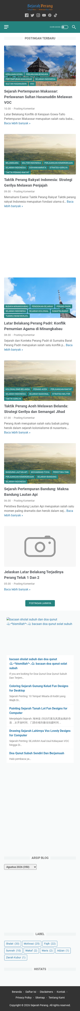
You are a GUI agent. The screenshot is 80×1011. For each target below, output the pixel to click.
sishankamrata (37, 167)
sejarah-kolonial (39, 311)
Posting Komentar (24, 108)
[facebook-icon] (26, 15)
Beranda (17, 991)
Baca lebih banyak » (17, 123)
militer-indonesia (31, 163)
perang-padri (64, 306)
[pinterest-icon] (50, 15)
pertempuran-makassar (19, 79)
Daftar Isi (30, 991)
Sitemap (40, 997)
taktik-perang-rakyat (17, 172)
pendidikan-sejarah (42, 306)
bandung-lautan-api (16, 472)
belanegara (12, 163)
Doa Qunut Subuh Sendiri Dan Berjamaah (36, 753)
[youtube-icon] (44, 15)
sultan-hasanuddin (16, 84)
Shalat (12, 943)
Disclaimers (46, 991)
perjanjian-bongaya (37, 74)
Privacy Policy (24, 997)
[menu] (8, 27)
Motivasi (32, 943)
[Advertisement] (40, 243)
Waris (47, 950)
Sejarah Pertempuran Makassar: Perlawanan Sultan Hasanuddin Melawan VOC (38, 97)
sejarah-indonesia (45, 79)
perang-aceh (40, 389)
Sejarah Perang (39, 1005)
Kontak (61, 991)
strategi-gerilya (59, 167)
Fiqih (50, 943)
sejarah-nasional (39, 394)
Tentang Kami (57, 997)
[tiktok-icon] (55, 15)
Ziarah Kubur (15, 957)
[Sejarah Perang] (40, 7)
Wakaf (31, 950)
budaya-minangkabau (17, 306)
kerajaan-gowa (14, 74)
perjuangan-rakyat (61, 389)
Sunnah (13, 950)
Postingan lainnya (40, 603)
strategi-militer (61, 394)
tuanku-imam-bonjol (17, 316)
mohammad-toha (40, 472)
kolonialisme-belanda (18, 389)
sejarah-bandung (47, 477)
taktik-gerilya (13, 399)
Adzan (63, 950)
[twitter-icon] (32, 15)
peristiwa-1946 (61, 472)
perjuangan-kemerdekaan (58, 163)
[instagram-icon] (38, 15)
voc (32, 84)
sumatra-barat (60, 311)
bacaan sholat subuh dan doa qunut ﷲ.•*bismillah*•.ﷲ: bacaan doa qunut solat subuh (38, 663)
